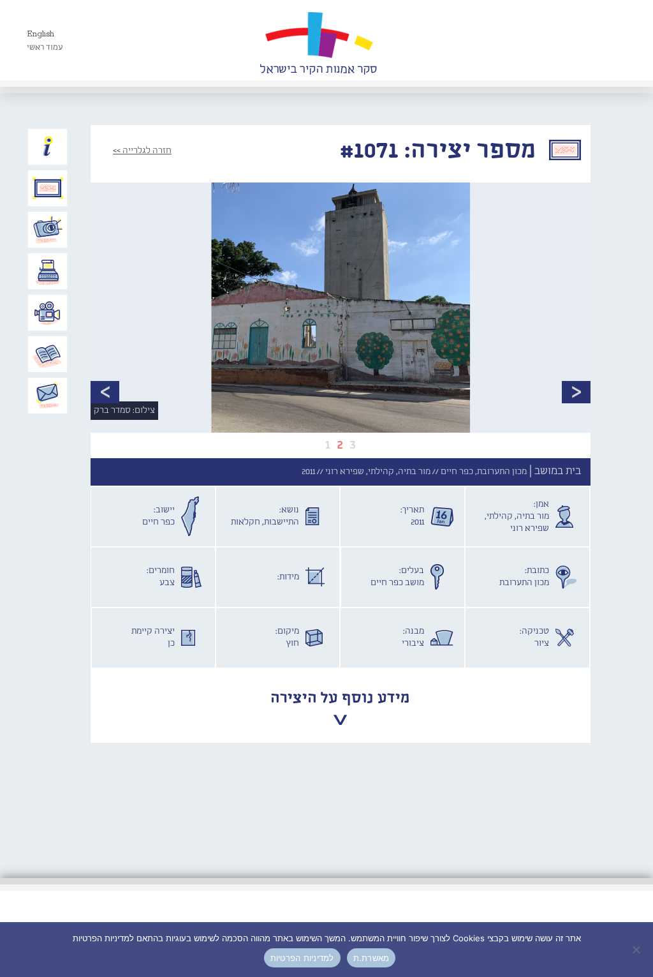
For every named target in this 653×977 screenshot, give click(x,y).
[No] (637, 949)
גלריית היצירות (48, 188)
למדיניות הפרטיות (302, 958)
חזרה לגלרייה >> (142, 150)
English (40, 34)
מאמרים (48, 354)
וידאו (48, 313)
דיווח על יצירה (48, 230)
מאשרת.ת (371, 958)
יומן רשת (48, 271)
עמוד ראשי (45, 47)
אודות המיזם (48, 147)
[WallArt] (318, 40)
